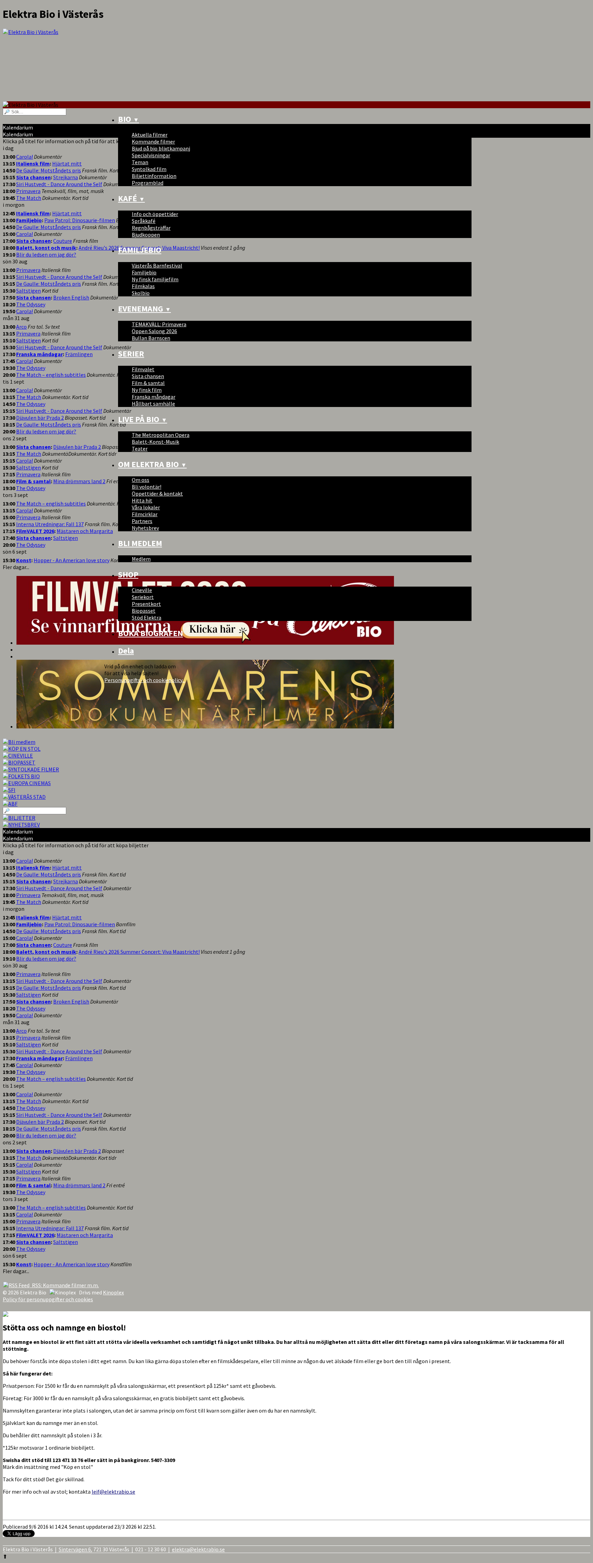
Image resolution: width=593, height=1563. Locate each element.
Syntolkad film (149, 169)
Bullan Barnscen (151, 338)
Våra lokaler (146, 507)
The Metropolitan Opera (160, 434)
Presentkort (146, 603)
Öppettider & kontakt (157, 493)
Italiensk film (33, 163)
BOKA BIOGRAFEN (150, 633)
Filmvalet (143, 369)
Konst (23, 560)
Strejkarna (65, 177)
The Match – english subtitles (51, 374)
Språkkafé (143, 220)
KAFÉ (131, 198)
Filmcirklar (145, 514)
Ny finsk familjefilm (155, 279)
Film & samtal (148, 383)
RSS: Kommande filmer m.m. (64, 1285)
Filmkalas (143, 286)
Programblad (147, 182)
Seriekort (143, 596)
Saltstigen (28, 290)
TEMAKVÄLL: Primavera (159, 324)
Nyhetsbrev (145, 527)
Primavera (28, 191)
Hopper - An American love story (71, 560)
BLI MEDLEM (140, 543)
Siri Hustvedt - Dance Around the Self (59, 184)
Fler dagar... (16, 1271)
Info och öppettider (155, 214)
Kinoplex (113, 1292)
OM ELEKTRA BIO (152, 464)
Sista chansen (148, 376)
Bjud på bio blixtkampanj (161, 148)
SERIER (131, 353)
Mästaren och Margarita (85, 531)
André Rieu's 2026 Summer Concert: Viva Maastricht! (139, 951)
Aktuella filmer (149, 134)
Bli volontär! (146, 486)
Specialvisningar (151, 155)
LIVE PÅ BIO (142, 419)
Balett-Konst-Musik (155, 441)
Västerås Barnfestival (157, 265)
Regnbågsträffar (151, 227)
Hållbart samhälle (153, 403)
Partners (142, 521)
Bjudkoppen (146, 234)
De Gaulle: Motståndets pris (48, 170)
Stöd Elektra (146, 617)
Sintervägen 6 (75, 1549)
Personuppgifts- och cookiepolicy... (144, 680)
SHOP (128, 574)
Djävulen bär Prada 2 (40, 417)
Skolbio (141, 293)
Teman (140, 162)
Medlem (141, 558)
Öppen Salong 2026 (154, 331)
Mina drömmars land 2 (79, 481)
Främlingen (79, 354)
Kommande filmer (153, 141)
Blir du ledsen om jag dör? (46, 254)
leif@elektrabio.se (113, 1491)
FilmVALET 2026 (35, 531)
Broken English (71, 297)
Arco (21, 326)
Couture (62, 240)
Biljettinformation (154, 175)
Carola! (24, 156)
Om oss (140, 479)
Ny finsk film (147, 389)
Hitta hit (142, 500)
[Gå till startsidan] (296, 65)
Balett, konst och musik (46, 247)
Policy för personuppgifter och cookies (48, 1299)
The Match (28, 197)
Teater (140, 448)
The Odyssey (30, 304)
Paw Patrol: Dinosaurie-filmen (79, 220)
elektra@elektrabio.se (198, 1549)
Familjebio (144, 272)
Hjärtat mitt (67, 163)
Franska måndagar (153, 396)
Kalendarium (18, 831)
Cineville (142, 590)
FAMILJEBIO (139, 250)
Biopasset (143, 610)
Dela (126, 650)
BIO (128, 119)
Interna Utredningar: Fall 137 (50, 524)
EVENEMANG (144, 308)
